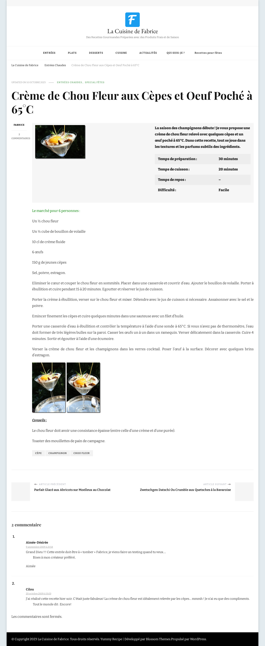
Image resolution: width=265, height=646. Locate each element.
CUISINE (121, 52)
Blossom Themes (158, 639)
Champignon (57, 453)
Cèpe (38, 453)
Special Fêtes (95, 82)
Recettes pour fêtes (208, 52)
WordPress (198, 639)
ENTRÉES (49, 52)
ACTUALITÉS (148, 52)
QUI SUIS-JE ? (176, 52)
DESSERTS (96, 52)
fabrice (19, 124)
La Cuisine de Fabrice (132, 31)
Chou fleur (81, 453)
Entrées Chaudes (69, 82)
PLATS (72, 52)
